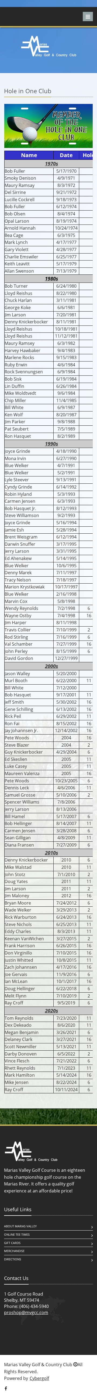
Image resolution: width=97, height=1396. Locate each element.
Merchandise (14, 1251)
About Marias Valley (20, 1226)
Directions (12, 1259)
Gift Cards (12, 1243)
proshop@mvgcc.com (26, 1312)
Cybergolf (39, 1378)
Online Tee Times (17, 1234)
